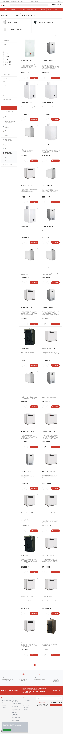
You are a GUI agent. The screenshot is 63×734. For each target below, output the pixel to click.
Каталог (14, 697)
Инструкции (25, 709)
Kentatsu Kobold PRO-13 (27, 512)
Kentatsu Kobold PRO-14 (48, 471)
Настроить (16, 729)
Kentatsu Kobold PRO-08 (27, 431)
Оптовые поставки (27, 702)
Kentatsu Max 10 (25, 348)
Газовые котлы (12, 22)
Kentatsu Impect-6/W (26, 226)
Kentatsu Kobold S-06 (47, 390)
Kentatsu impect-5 (47, 185)
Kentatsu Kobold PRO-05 (27, 596)
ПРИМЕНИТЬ (9, 107)
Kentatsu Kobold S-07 (26, 471)
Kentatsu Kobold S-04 (47, 60)
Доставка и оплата (27, 700)
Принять (7, 729)
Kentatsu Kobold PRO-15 (27, 185)
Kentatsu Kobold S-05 (47, 307)
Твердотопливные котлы (46, 22)
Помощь (25, 697)
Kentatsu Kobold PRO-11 (48, 596)
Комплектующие (16, 720)
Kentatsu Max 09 (25, 555)
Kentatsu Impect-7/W (47, 144)
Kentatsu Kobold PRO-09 (48, 555)
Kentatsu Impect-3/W (26, 102)
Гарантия (25, 703)
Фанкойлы (14, 712)
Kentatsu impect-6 (25, 390)
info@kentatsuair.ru (34, 1)
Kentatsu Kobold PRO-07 (27, 307)
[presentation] (20, 48)
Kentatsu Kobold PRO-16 (27, 638)
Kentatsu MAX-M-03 (47, 638)
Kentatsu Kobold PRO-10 (48, 431)
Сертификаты (4, 703)
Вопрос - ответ (26, 707)
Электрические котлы (15, 29)
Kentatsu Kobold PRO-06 (48, 348)
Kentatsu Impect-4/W (26, 60)
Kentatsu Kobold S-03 (47, 226)
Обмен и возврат (26, 705)
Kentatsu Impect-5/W (47, 102)
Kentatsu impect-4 (25, 267)
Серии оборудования (6, 700)
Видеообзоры (4, 702)
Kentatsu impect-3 (47, 267)
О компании (4, 697)
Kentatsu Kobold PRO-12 (48, 512)
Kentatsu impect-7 (25, 144)
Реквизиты (3, 705)
